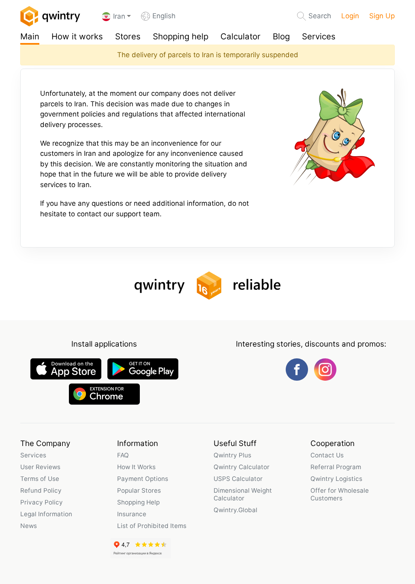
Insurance (131, 514)
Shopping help (180, 36)
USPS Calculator (238, 479)
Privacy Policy (41, 502)
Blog (281, 36)
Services (319, 36)
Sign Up (382, 16)
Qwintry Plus (232, 455)
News (28, 526)
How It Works (136, 467)
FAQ (123, 455)
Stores (128, 36)
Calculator (240, 36)
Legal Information (46, 514)
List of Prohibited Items (151, 526)
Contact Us (327, 455)
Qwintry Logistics (336, 479)
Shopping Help (138, 502)
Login (350, 16)
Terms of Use (39, 479)
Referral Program (335, 467)
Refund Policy (41, 490)
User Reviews (40, 467)
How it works (77, 36)
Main (29, 36)
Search (319, 16)
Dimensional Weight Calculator (243, 494)
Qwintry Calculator (242, 467)
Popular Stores (139, 490)
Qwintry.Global (235, 510)
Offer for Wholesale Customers (339, 494)
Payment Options (142, 479)
